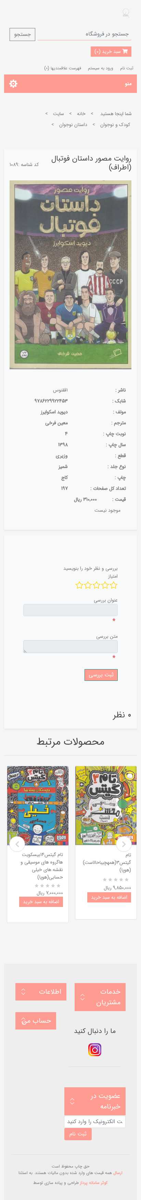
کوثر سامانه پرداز (93, 1183)
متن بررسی (107, 636)
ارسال (118, 1173)
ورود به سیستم (100, 68)
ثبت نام (126, 68)
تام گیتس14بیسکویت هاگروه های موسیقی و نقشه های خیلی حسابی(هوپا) (42, 866)
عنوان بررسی (106, 600)
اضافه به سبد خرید (41, 902)
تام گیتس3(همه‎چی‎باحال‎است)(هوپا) (107, 862)
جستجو (22, 34)
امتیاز (113, 576)
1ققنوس (60, 390)
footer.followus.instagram (94, 1049)
